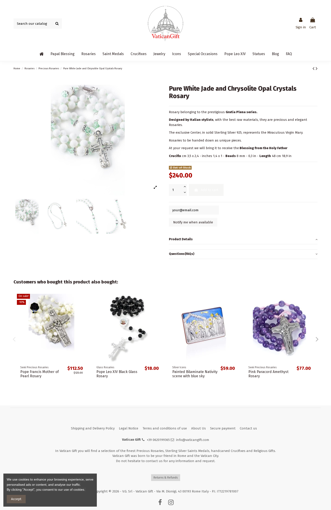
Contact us (248, 428)
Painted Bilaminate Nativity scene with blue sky (195, 374)
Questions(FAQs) (181, 254)
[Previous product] (314, 68)
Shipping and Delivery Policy (93, 428)
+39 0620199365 (158, 440)
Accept (16, 499)
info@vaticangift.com (192, 440)
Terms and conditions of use (165, 428)
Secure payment (223, 428)
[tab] (243, 239)
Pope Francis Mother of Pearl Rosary (39, 374)
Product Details (181, 239)
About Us (198, 428)
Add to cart (209, 190)
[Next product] (316, 68)
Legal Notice (128, 428)
